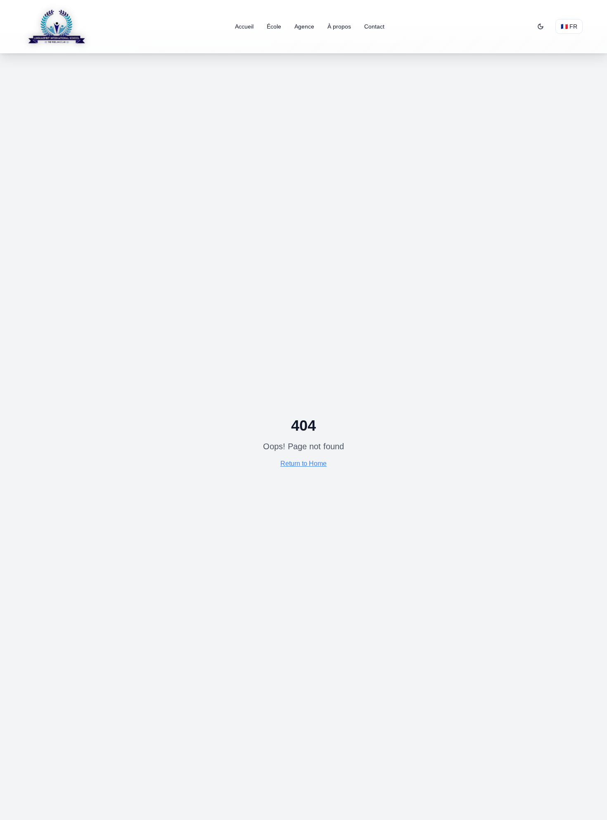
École (274, 26)
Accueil (244, 26)
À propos (339, 26)
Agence (304, 26)
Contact (374, 26)
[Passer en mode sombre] (540, 26)
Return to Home (303, 463)
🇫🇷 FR (569, 26)
